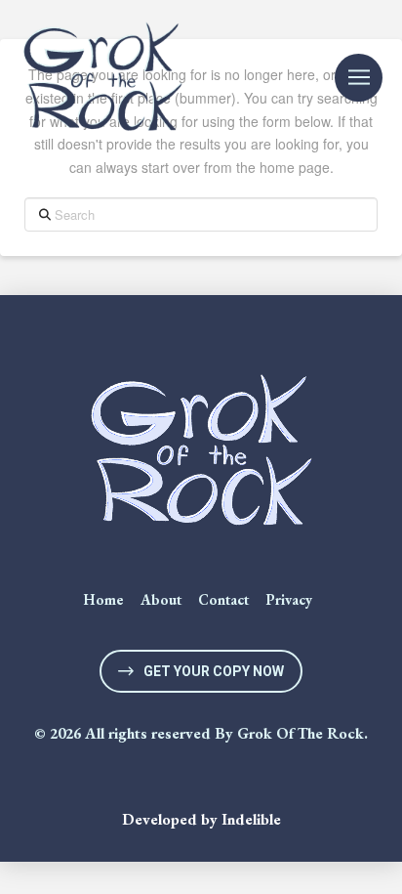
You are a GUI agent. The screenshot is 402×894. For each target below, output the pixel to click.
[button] (358, 78)
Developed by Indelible (201, 819)
